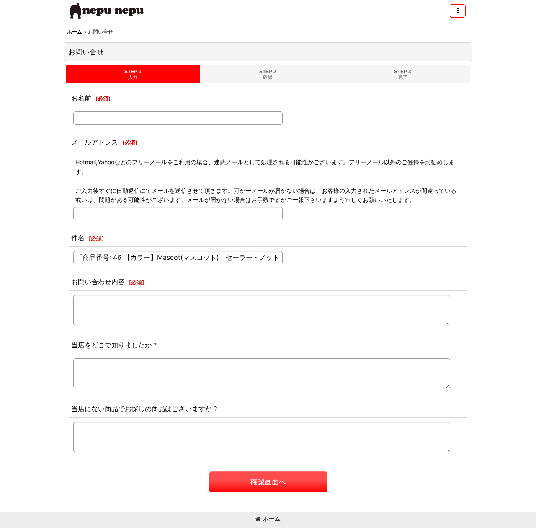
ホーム (272, 518)
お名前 (81, 98)
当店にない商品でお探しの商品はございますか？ (145, 408)
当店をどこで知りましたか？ (114, 345)
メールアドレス (94, 142)
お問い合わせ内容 (98, 281)
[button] (458, 11)
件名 (78, 237)
